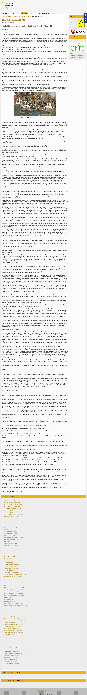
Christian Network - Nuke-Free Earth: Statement (14, 551)
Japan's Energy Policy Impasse (10, 609)
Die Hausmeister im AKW (9, 562)
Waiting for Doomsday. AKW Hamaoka (12, 659)
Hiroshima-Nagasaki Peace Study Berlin (12, 591)
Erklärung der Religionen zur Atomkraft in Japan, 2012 (15, 574)
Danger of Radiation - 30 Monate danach (12, 556)
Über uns (31, 13)
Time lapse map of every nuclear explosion (13, 653)
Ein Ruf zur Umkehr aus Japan (10, 570)
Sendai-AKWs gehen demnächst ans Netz (12, 641)
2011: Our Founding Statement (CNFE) (12, 506)
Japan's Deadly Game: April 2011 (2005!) (12, 607)
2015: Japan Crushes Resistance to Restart (13, 518)
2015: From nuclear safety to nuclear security (13, 514)
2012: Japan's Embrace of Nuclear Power (12, 508)
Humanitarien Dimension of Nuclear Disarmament (14, 595)
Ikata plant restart (7, 597)
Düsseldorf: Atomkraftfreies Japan (11, 568)
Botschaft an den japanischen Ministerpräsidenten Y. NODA (16, 547)
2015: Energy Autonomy (9, 512)
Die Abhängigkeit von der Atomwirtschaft (12, 558)
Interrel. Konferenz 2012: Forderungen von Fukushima (15, 605)
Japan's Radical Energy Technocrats (11, 612)
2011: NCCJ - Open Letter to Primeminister (13, 504)
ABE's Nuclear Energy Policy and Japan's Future (14, 537)
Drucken (4, 22)
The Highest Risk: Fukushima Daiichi (11, 651)
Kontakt (49, 690)
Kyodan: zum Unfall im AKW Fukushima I (12, 618)
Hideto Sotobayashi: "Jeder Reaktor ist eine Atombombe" (15, 589)
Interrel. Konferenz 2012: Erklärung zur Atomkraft (14, 603)
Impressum (43, 690)
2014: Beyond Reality (8, 510)
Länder (18, 13)
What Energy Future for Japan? (10, 661)
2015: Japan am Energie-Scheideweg (11, 516)
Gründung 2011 (7, 585)
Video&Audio (45, 13)
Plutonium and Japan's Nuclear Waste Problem (13, 632)
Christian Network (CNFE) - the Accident (12, 552)
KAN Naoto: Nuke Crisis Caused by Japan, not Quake (15, 614)
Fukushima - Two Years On (9, 578)
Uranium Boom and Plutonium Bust (11, 655)
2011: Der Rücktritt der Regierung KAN (12, 502)
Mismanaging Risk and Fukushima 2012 (12, 626)
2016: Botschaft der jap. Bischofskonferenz (13, 523)
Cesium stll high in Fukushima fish (11, 549)
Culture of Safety (7, 554)
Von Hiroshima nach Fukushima (10, 657)
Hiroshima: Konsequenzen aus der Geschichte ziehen (15, 593)
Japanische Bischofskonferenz (77, 55)
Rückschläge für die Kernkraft (10, 638)
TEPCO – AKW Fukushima (9, 645)
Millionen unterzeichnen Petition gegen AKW (13, 624)
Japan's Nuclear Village (9, 610)
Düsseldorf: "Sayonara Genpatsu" (11, 566)
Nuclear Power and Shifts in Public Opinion (13, 630)
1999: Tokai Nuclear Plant (9, 500)
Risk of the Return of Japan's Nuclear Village (13, 636)
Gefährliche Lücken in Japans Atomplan (12, 583)
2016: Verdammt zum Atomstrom (11, 525)
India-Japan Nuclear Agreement (10, 601)
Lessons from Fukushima (9, 622)
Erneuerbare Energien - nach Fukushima (12, 576)
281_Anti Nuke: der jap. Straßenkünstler (12, 529)
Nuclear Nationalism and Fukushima (11, 628)
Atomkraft (26, 16)
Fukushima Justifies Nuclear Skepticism (12, 580)
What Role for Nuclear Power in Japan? (12, 663)
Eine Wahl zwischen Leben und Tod (11, 572)
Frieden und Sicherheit (18, 16)
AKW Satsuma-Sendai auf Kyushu (11, 539)
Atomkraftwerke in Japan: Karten (11, 545)
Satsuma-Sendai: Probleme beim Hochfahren (13, 639)
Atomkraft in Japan (8, 541)
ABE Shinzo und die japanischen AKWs (12, 533)
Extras (53, 13)
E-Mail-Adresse (10, 22)
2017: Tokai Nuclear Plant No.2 (10, 527)
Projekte (24, 13)
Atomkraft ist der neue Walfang (10, 543)
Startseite (4, 13)
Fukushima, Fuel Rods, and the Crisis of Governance (15, 581)
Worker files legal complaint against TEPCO (13, 665)
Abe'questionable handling (9, 535)
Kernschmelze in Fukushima (10, 616)
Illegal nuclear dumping (8, 599)
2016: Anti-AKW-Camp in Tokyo (10, 522)
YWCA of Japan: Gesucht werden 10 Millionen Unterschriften (16, 667)
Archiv (38, 13)
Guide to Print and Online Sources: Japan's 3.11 (14, 587)
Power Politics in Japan (9, 634)
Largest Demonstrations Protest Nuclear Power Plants (15, 620)
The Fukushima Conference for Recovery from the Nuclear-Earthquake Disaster (20, 649)
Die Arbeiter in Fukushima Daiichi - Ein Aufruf (13, 560)
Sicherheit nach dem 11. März (10, 643)
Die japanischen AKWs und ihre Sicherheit (12, 564)
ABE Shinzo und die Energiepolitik (11, 531)
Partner (12, 13)
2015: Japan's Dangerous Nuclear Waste (12, 520)
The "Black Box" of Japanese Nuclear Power (13, 647)
